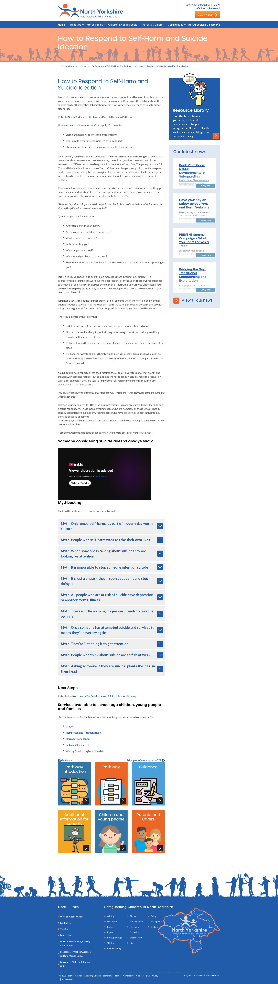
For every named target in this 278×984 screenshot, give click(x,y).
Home (61, 24)
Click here (205, 14)
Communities (175, 24)
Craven (70, 726)
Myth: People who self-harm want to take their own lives (105, 540)
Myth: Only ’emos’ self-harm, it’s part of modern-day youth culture (107, 526)
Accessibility (67, 979)
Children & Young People (122, 24)
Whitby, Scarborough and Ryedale (85, 751)
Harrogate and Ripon (78, 738)
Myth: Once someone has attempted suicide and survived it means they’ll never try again (107, 630)
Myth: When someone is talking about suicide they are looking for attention (103, 553)
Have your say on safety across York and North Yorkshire (194, 203)
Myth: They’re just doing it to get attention (94, 644)
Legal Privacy (152, 975)
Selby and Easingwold (78, 744)
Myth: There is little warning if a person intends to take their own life (108, 613)
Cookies (140, 975)
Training (64, 929)
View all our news (197, 300)
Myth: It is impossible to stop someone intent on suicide (104, 567)
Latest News (66, 935)
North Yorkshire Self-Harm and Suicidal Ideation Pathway (100, 117)
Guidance (66, 760)
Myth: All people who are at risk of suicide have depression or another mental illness (107, 597)
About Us (75, 24)
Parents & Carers (152, 24)
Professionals (94, 24)
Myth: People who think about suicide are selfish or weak (106, 655)
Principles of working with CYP (144, 760)
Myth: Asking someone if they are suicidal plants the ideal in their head (108, 668)
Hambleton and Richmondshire (83, 732)
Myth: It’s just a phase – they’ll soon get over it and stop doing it (104, 581)
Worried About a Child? (72, 916)
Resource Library (198, 24)
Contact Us (65, 922)
